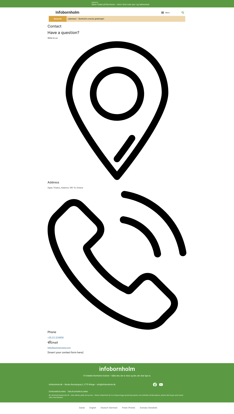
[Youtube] (161, 384)
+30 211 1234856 (56, 337)
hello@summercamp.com (59, 347)
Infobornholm (67, 12)
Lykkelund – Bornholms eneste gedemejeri (86, 19)
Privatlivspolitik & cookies (57, 391)
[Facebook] (155, 384)
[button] (165, 12)
